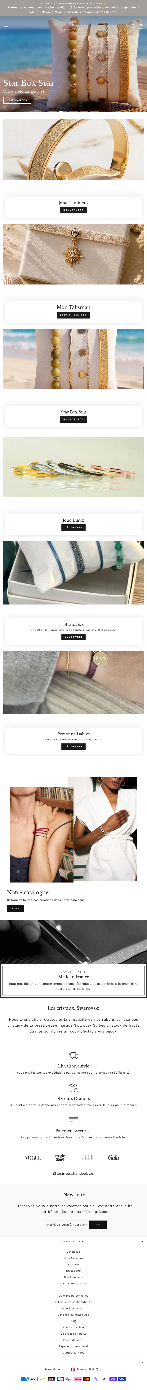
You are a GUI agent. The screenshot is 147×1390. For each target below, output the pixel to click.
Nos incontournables (73, 1283)
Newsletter (72, 1241)
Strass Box (73, 1270)
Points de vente (73, 1339)
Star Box (73, 1264)
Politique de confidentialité (73, 1301)
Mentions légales (73, 1308)
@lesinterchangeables (73, 1173)
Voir (15, 908)
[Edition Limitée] (73, 274)
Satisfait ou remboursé (73, 1314)
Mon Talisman (73, 1258)
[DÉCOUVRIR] (73, 487)
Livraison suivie (73, 1327)
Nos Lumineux (73, 1277)
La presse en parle (73, 1333)
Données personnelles (73, 1295)
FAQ (73, 1321)
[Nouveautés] (73, 169)
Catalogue (73, 1251)
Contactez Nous (73, 1352)
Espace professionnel (73, 1346)
